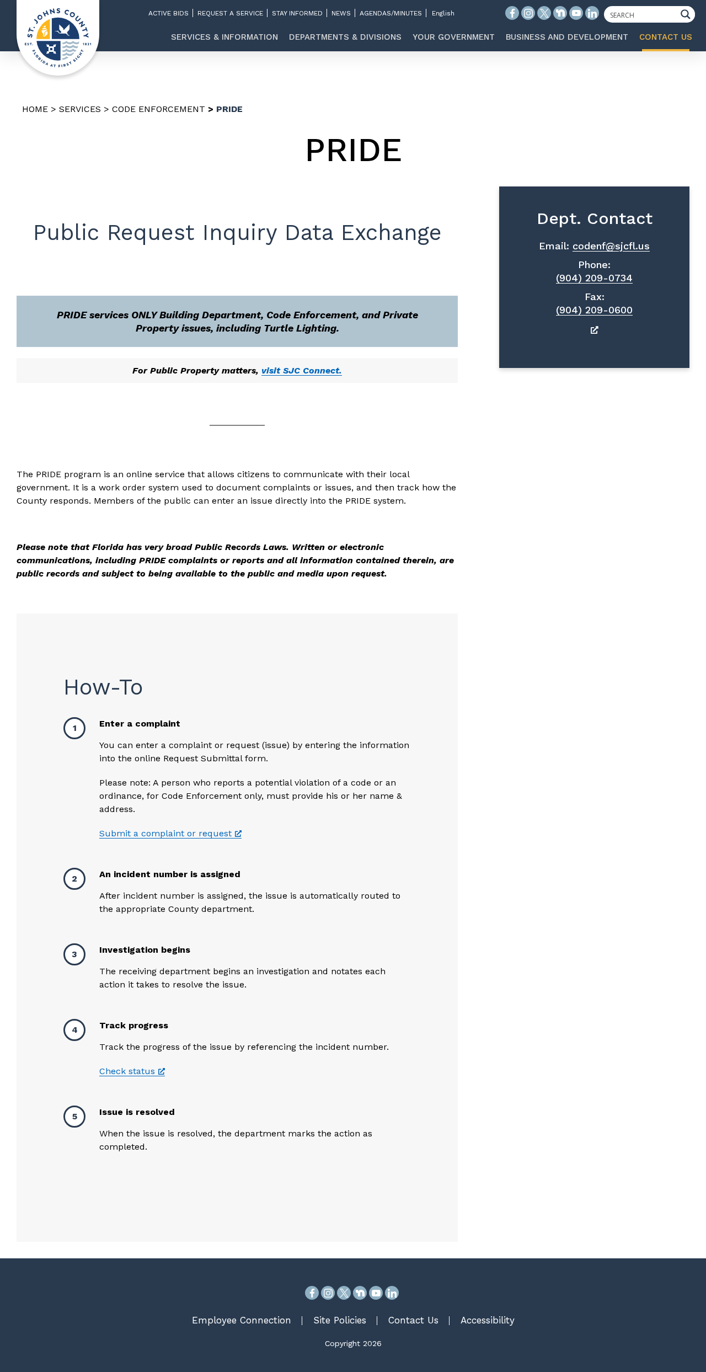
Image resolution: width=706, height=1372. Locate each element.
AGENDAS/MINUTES (391, 13)
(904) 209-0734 (594, 278)
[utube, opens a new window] (376, 1293)
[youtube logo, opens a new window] (576, 13)
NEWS (341, 13)
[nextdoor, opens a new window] (360, 1293)
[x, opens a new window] (344, 1293)
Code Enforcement (158, 109)
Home (35, 109)
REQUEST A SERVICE (230, 13)
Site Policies (339, 1320)
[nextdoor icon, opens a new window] (560, 13)
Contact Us (413, 1320)
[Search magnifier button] (688, 14)
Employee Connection (241, 1320)
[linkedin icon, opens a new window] (592, 13)
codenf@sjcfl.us (611, 246)
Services (80, 109)
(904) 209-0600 (594, 310)
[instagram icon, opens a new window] (528, 13)
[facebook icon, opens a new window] (512, 13)
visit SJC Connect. (301, 370)
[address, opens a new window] (594, 329)
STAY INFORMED (297, 13)
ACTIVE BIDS (168, 13)
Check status (127, 1071)
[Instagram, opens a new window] (328, 1293)
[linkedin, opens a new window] (392, 1293)
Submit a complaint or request (165, 833)
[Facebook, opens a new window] (312, 1293)
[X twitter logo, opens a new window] (544, 13)
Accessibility (488, 1320)
